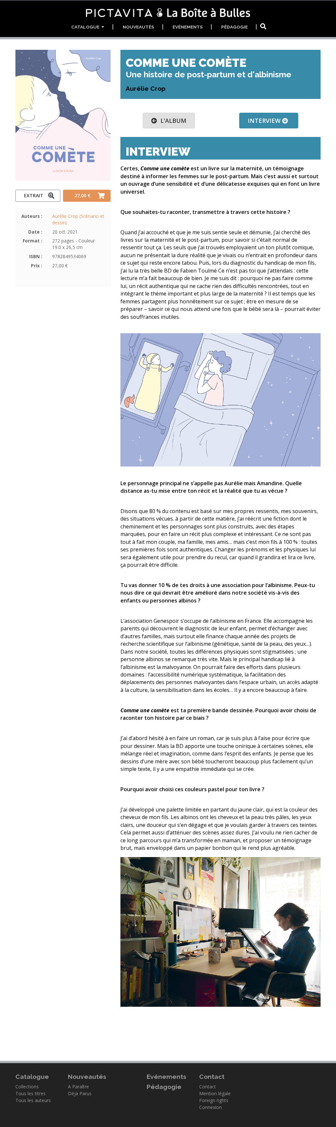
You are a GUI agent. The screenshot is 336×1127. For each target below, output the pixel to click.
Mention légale (215, 1093)
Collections (27, 1086)
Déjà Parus (80, 1093)
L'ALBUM (171, 120)
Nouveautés (138, 26)
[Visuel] (220, 400)
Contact (207, 1086)
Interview (265, 120)
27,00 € (82, 195)
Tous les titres (30, 1093)
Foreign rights (213, 1100)
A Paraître (78, 1086)
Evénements (188, 26)
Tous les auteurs (33, 1100)
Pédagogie (234, 26)
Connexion (210, 1107)
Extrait (33, 195)
